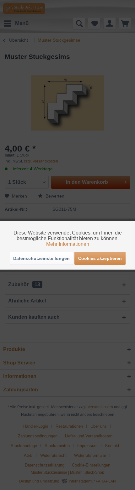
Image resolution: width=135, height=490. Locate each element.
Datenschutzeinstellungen (41, 258)
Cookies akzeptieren (100, 258)
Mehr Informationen (67, 244)
